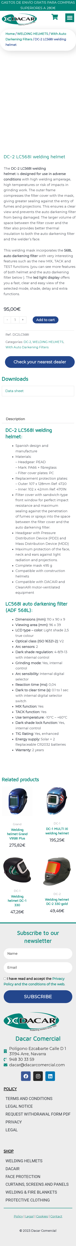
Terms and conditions (29, 1098)
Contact (56, 1216)
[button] (69, 17)
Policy (18, 1216)
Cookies (42, 1216)
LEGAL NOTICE (19, 1106)
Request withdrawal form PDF (38, 1114)
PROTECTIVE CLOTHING (28, 1200)
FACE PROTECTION (23, 1176)
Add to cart (45, 320)
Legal (12, 1130)
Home (10, 34)
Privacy (14, 1122)
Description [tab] (15, 419)
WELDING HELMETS (32, 34)
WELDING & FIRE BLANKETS (31, 1192)
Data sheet (14, 391)
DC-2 (27, 342)
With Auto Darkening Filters (27, 347)
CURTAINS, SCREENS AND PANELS (37, 1184)
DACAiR (13, 1168)
